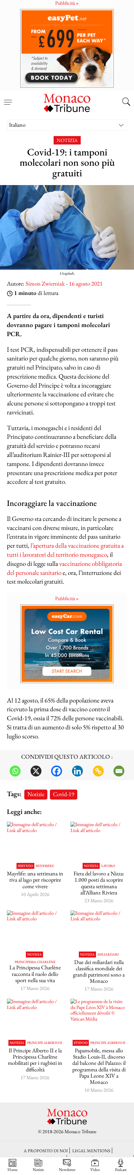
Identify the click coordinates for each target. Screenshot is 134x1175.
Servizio (25, 866)
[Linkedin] (77, 771)
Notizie (35, 794)
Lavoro (108, 866)
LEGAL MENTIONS (91, 1150)
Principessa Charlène (35, 962)
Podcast (121, 1169)
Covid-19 (63, 794)
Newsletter (67, 1169)
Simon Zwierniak (45, 283)
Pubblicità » (67, 598)
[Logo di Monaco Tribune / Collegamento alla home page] (67, 102)
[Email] (118, 771)
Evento (81, 1043)
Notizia (67, 140)
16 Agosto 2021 (86, 283)
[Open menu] (8, 98)
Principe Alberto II (44, 1043)
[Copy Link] (98, 771)
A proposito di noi (46, 1150)
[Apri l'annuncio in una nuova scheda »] (67, 48)
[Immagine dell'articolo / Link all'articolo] (35, 841)
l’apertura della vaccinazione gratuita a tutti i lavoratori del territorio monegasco (65, 550)
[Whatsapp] (15, 771)
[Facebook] (56, 771)
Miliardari (108, 954)
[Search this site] (126, 102)
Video (95, 1169)
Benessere (45, 866)
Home (12, 1169)
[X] (36, 771)
